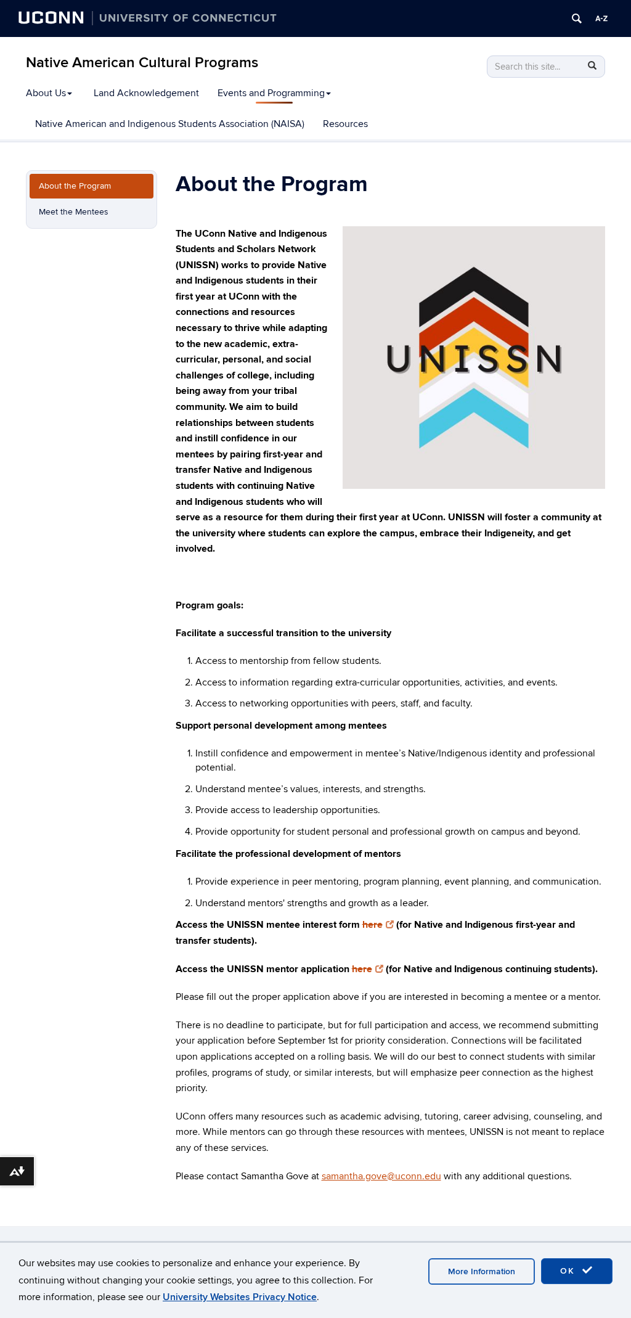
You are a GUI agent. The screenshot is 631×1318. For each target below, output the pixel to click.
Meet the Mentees (73, 212)
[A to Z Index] (601, 18)
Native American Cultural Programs (142, 63)
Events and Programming (271, 93)
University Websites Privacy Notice (240, 1297)
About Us (46, 93)
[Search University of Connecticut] (577, 18)
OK (569, 1271)
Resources (345, 124)
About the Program (75, 186)
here (372, 925)
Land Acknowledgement (146, 93)
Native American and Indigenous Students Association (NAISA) (169, 124)
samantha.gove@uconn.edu (381, 1176)
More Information (481, 1271)
